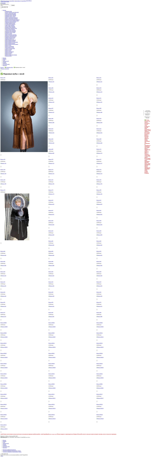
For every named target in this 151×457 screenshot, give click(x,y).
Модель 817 (50, 210)
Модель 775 (50, 190)
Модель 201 (50, 77)
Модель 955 (50, 302)
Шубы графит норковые (10, 26)
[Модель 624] (99, 132)
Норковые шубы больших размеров (12, 19)
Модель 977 (2, 312)
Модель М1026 (3, 363)
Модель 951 (2, 302)
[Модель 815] (99, 204)
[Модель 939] (51, 296)
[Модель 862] (3, 265)
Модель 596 (50, 118)
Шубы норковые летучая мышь (11, 42)
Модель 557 (50, 108)
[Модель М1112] (51, 398)
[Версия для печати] (4, 68)
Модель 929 (98, 271)
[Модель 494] (51, 91)
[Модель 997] (51, 316)
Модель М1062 (3, 384)
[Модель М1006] (3, 336)
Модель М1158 (99, 404)
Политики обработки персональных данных (12, 450)
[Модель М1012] (99, 336)
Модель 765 (98, 179)
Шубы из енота (8, 53)
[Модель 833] (51, 234)
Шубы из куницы (8, 52)
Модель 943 (98, 292)
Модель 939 (50, 292)
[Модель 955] (51, 306)
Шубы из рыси (8, 50)
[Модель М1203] (3, 418)
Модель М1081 (99, 384)
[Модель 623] (51, 132)
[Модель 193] (24, 151)
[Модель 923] (3, 275)
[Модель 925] (51, 275)
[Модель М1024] (99, 357)
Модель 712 (98, 149)
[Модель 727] (99, 163)
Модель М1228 (99, 414)
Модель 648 (98, 138)
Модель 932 (50, 281)
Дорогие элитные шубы (10, 48)
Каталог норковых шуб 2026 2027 (12, 12)
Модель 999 (98, 312)
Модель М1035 (3, 373)
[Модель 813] (51, 204)
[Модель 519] (99, 91)
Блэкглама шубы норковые (10, 14)
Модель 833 (50, 230)
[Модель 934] (3, 296)
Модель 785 (98, 190)
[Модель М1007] (51, 336)
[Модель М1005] (99, 326)
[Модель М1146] (3, 408)
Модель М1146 (3, 404)
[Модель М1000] (3, 326)
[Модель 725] (51, 163)
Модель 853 (98, 251)
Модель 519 (98, 87)
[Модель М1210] (51, 418)
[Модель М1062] (3, 388)
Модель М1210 (51, 414)
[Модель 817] (51, 214)
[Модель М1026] (3, 367)
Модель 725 (50, 159)
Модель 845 (50, 251)
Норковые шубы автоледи (10, 36)
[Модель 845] (51, 255)
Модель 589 (98, 108)
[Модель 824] (51, 224)
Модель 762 (50, 179)
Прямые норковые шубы (10, 37)
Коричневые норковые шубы (11, 28)
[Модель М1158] (99, 408)
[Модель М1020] (3, 357)
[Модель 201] (51, 81)
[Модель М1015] (99, 347)
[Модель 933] (99, 285)
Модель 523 (50, 98)
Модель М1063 (51, 384)
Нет (2, 455)
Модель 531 (98, 98)
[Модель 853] (99, 255)
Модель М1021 (51, 353)
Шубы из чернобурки (9, 46)
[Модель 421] (99, 81)
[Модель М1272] (3, 428)
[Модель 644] (51, 142)
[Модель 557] (51, 112)
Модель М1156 (51, 404)
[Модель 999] (99, 316)
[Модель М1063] (51, 388)
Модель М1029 (51, 363)
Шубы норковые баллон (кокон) (11, 44)
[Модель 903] (99, 265)
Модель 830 (98, 220)
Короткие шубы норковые (10, 31)
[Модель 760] (3, 183)
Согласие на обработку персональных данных (12, 451)
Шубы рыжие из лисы (9, 47)
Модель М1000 (3, 322)
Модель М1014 (51, 343)
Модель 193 (2, 77)
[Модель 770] (17, 239)
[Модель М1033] (99, 367)
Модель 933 (98, 281)
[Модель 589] (99, 112)
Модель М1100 (3, 394)
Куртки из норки (8, 33)
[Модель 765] (99, 183)
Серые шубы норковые (9, 25)
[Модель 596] (51, 122)
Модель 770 (2, 190)
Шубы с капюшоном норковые (11, 17)
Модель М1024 (99, 353)
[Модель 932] (51, 285)
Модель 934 (2, 292)
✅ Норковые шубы (9, 67)
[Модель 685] (51, 153)
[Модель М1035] (3, 377)
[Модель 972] (99, 306)
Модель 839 (98, 230)
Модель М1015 (99, 343)
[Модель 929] (99, 275)
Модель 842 (98, 241)
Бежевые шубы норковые (10, 27)
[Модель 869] (51, 265)
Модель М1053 (51, 373)
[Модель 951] (3, 306)
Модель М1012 (99, 332)
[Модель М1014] (51, 347)
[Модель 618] (99, 122)
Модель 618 (98, 118)
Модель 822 (98, 210)
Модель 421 (98, 77)
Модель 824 (50, 220)
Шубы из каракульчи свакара (11, 54)
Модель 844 (2, 251)
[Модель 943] (99, 296)
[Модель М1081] (99, 388)
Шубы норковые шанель (10, 43)
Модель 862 (2, 261)
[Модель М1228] (99, 418)
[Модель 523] (51, 102)
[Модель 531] (99, 102)
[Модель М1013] (3, 347)
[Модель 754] (99, 173)
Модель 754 (98, 169)
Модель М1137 (99, 394)
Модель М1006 (3, 332)
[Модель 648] (99, 142)
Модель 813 (50, 200)
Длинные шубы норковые (10, 30)
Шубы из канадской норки (10, 13)
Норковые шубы (8, 11)
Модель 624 (98, 128)
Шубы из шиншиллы (9, 51)
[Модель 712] (99, 153)
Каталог (4, 10)
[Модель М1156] (51, 408)
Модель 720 (2, 159)
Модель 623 (50, 128)
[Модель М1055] (99, 377)
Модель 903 (98, 261)
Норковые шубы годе (9, 38)
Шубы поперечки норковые (10, 34)
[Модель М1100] (3, 398)
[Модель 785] (99, 194)
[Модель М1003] (51, 326)
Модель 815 (98, 200)
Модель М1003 (51, 322)
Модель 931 (2, 281)
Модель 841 (50, 241)
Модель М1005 (99, 322)
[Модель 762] (51, 183)
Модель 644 (50, 138)
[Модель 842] (99, 245)
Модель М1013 (3, 343)
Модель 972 (98, 302)
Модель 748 (2, 169)
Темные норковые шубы (10, 22)
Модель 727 (98, 159)
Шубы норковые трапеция (10, 39)
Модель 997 (50, 312)
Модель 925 (50, 271)
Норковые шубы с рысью (10, 16)
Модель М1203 (3, 414)
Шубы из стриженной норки (11, 35)
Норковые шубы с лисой (10, 32)
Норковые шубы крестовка (10, 21)
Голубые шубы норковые (10, 24)
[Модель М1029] (51, 367)
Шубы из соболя (8, 49)
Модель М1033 (99, 363)
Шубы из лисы (8, 45)
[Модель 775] (51, 194)
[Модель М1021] (51, 357)
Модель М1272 (3, 424)
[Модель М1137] (99, 398)
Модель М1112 (51, 394)
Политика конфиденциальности (9, 449)
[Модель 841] (51, 245)
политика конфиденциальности (34, 454)
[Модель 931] (3, 285)
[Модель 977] (3, 316)
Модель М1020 (3, 353)
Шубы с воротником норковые (11, 18)
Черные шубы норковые (10, 29)
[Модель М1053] (51, 377)
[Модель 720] (3, 163)
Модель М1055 (99, 373)
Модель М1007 (51, 332)
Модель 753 (50, 169)
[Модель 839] (99, 234)
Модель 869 (50, 261)
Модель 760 (2, 179)
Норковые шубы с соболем (10, 15)
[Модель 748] (3, 173)
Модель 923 (2, 271)
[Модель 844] (3, 255)
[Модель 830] (99, 224)
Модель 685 (50, 149)
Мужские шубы (8, 55)
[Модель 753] (51, 173)
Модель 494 (50, 87)
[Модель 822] (99, 214)
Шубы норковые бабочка (10, 41)
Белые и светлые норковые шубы (12, 20)
